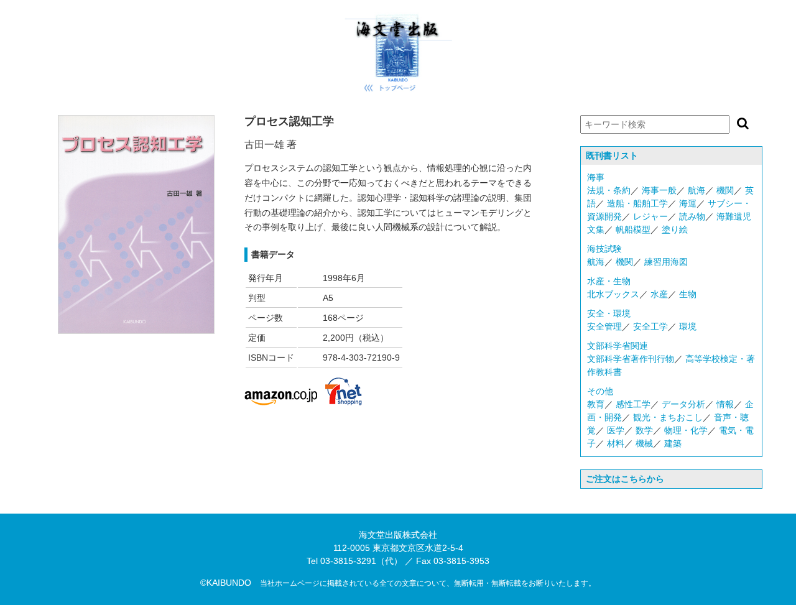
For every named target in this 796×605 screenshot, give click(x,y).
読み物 (692, 216)
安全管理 (604, 326)
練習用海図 (666, 262)
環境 (687, 326)
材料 (615, 443)
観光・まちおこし (668, 417)
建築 (673, 443)
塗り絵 (675, 229)
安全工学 (650, 326)
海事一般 (659, 190)
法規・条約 (609, 190)
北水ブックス (613, 294)
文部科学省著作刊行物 (630, 359)
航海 (696, 190)
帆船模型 (633, 229)
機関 (725, 190)
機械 (644, 443)
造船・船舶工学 (637, 203)
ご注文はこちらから (625, 479)
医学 (615, 430)
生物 (687, 294)
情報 (725, 404)
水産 (659, 294)
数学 (644, 430)
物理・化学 (686, 430)
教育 (595, 404)
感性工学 (633, 404)
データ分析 (683, 404)
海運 (687, 203)
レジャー (650, 216)
